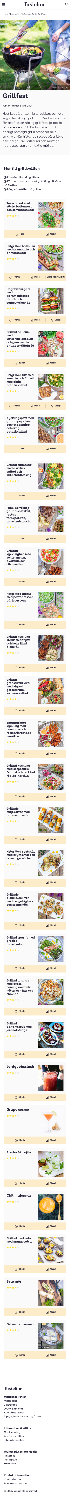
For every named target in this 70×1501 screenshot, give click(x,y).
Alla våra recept (14, 1412)
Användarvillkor (14, 1436)
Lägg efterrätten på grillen (24, 189)
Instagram (10, 1460)
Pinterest (9, 1456)
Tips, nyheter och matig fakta (22, 1416)
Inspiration (15, 14)
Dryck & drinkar (13, 1409)
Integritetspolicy (14, 1440)
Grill (34, 14)
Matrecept (10, 1401)
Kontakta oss (12, 1479)
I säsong (26, 14)
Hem (6, 14)
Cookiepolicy (12, 1432)
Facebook (10, 1463)
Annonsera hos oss (15, 1483)
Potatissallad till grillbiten (23, 177)
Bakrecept (10, 1405)
